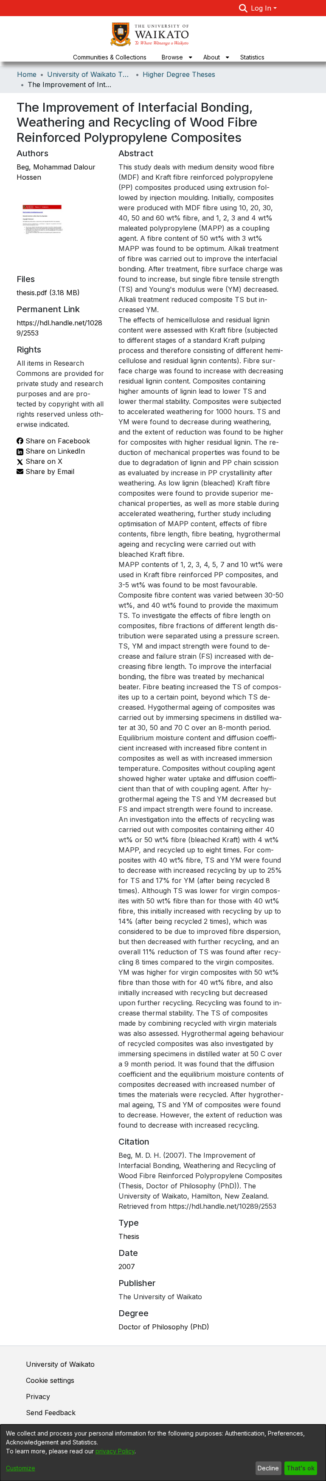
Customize (20, 1468)
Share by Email (48, 471)
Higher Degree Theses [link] (179, 74)
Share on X (42, 461)
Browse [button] (172, 57)
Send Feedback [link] (51, 1412)
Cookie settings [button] (50, 1380)
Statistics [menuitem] (252, 57)
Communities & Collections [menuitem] (109, 57)
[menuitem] (174, 57)
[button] (243, 8)
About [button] (211, 57)
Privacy (38, 1396)
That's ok (301, 1468)
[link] (48, 292)
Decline (268, 1468)
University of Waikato (60, 1364)
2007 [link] (126, 1266)
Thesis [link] (128, 1236)
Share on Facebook (56, 441)
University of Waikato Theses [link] (89, 74)
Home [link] (27, 74)
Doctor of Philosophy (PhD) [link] (163, 1327)
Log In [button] (262, 8)
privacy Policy (115, 1451)
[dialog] (163, 1453)
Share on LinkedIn (54, 451)
